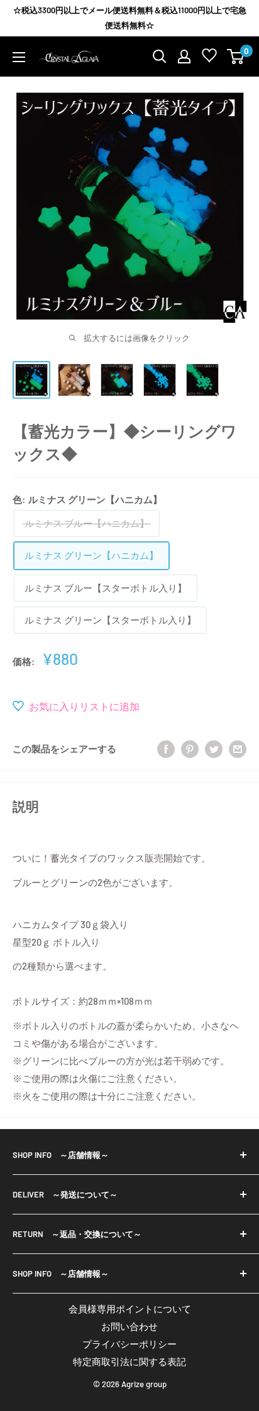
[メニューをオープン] (19, 57)
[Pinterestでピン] (190, 748)
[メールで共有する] (237, 748)
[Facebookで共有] (166, 748)
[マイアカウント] (184, 56)
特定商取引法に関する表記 (129, 1361)
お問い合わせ (129, 1326)
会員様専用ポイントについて (130, 1308)
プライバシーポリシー (129, 1343)
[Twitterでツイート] (214, 748)
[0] (236, 56)
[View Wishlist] (209, 58)
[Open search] (160, 56)
